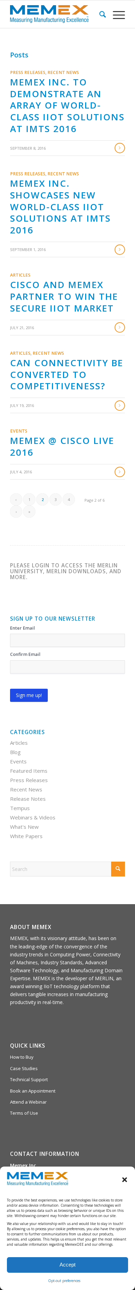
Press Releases (27, 72)
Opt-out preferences (64, 1280)
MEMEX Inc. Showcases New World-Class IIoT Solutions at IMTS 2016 (60, 206)
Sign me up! (29, 695)
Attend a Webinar (28, 1102)
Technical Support (29, 1079)
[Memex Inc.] (56, 14)
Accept (67, 1265)
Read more (120, 148)
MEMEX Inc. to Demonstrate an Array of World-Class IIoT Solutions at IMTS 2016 (67, 105)
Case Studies (24, 1068)
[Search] (99, 14)
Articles (20, 275)
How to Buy (22, 1057)
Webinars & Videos (32, 817)
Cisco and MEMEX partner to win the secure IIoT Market (64, 296)
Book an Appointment (32, 1091)
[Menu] (115, 14)
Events (18, 431)
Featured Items (28, 770)
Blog (15, 752)
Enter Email (22, 628)
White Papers (26, 836)
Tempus (20, 808)
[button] (124, 1179)
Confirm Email (25, 654)
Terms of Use (24, 1113)
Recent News (63, 72)
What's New (24, 826)
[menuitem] (99, 14)
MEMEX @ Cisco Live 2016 (62, 446)
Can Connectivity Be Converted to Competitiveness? (66, 374)
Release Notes (28, 798)
